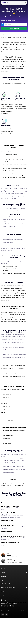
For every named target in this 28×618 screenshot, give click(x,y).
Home (2, 34)
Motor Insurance (7, 34)
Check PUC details (14, 28)
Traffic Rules (12, 34)
